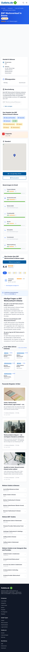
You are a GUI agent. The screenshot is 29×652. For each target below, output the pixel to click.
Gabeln (20, 124)
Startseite (3, 8)
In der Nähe (3, 601)
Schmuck (7, 121)
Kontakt (2, 632)
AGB (2, 643)
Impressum (3, 648)
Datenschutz (4, 645)
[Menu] (26, 2)
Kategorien (10, 8)
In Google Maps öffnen (15, 173)
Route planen (15, 178)
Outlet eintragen (4, 635)
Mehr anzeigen (8, 106)
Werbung (3, 637)
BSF (16, 121)
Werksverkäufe (4, 622)
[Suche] (23, 2)
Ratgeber (3, 614)
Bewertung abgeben (15, 262)
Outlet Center (4, 605)
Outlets (2, 620)
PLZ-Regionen (4, 611)
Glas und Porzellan (19, 8)
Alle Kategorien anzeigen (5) (12, 285)
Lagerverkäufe (4, 626)
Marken (2, 607)
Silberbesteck (16, 127)
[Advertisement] (14, 39)
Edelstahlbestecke (10, 124)
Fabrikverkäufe (4, 624)
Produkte (3, 609)
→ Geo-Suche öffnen (22, 347)
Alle (5, 273)
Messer (7, 127)
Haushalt (21, 117)
